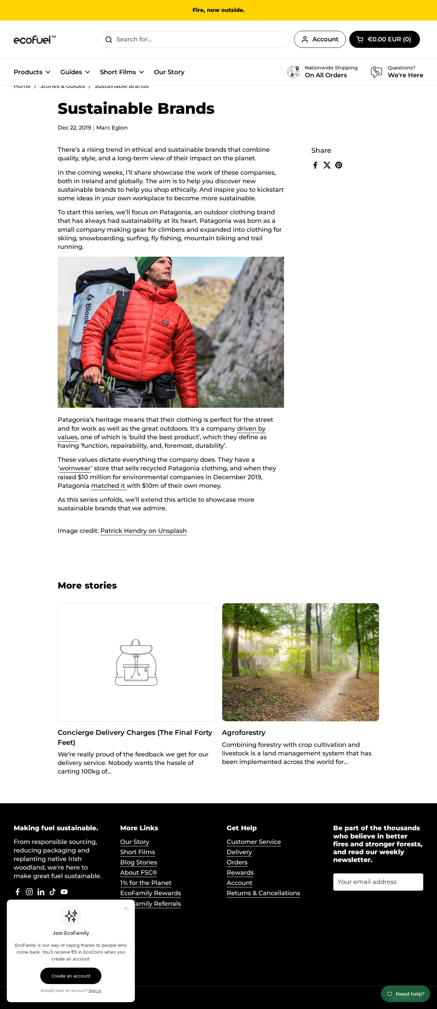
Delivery (239, 852)
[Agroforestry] (301, 662)
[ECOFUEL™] (35, 40)
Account (325, 39)
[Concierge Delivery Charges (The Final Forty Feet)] (136, 662)
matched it (109, 485)
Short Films (137, 852)
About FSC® (138, 872)
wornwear (75, 468)
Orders (237, 862)
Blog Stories (138, 862)
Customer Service (254, 842)
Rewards (240, 872)
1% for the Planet (145, 883)
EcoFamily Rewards (150, 893)
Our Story (134, 842)
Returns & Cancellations (263, 893)
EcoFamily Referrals (150, 903)
